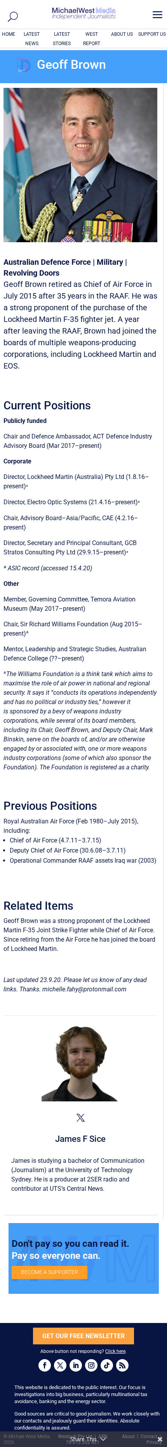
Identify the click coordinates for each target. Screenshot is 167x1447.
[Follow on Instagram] (91, 1365)
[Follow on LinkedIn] (76, 1365)
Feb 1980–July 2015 (106, 821)
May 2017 (45, 608)
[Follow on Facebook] (44, 1365)
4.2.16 (125, 518)
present (13, 486)
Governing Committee (58, 599)
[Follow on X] (60, 1365)
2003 (147, 860)
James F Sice (80, 1139)
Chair (10, 624)
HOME (8, 34)
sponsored (24, 711)
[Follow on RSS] (122, 1365)
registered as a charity (119, 767)
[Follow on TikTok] (107, 1365)
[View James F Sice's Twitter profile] (80, 1117)
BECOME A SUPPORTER (49, 1272)
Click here (115, 1351)
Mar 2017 (62, 445)
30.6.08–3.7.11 (103, 850)
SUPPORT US (152, 34)
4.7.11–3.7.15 (80, 840)
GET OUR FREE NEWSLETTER (83, 1336)
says (39, 692)
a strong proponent (78, 920)
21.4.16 (100, 502)
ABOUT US (122, 34)
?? (54, 658)
